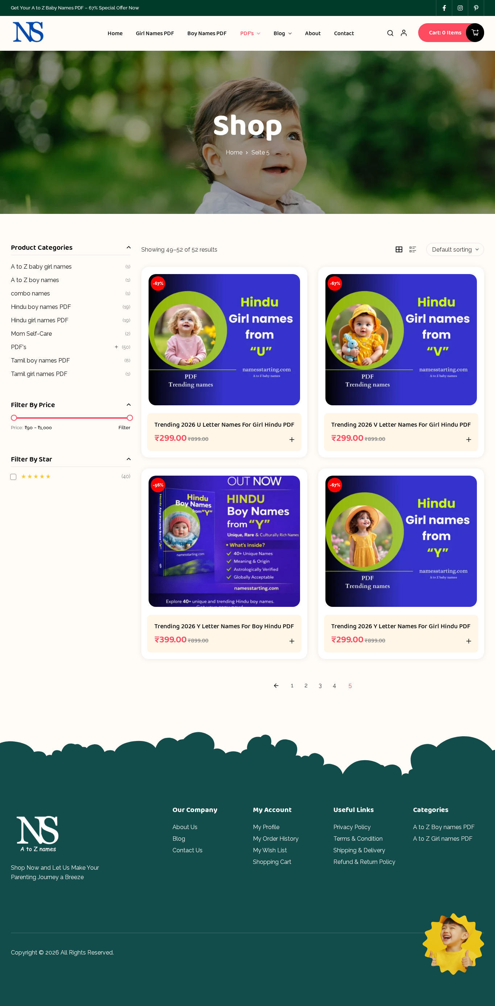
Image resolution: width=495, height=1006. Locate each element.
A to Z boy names (35, 280)
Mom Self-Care (31, 333)
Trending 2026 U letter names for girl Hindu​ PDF (224, 424)
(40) (75, 476)
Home (234, 152)
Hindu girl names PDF (39, 320)
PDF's (18, 347)
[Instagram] (460, 8)
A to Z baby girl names (41, 266)
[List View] (412, 249)
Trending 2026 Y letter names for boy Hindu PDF (224, 626)
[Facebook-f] (444, 8)
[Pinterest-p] (476, 8)
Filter (124, 427)
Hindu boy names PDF (41, 306)
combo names (30, 293)
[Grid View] (399, 249)
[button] (292, 439)
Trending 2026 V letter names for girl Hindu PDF (401, 424)
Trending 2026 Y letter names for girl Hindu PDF (400, 626)
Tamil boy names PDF (40, 360)
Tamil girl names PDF (39, 373)
